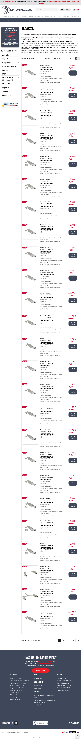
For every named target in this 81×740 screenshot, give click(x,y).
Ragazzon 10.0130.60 (46, 92)
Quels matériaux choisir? (41, 702)
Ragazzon (5, 88)
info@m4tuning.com (63, 690)
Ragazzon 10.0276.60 (46, 479)
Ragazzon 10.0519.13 (46, 616)
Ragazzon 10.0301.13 (46, 502)
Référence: (43, 67)
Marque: (42, 65)
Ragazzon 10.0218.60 (46, 297)
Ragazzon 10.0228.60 (46, 343)
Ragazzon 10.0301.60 (46, 525)
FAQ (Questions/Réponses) (18, 683)
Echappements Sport (9, 51)
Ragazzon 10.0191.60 (46, 183)
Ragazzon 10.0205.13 (46, 252)
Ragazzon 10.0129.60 (46, 69)
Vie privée (45, 738)
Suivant (78, 640)
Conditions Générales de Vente (19, 681)
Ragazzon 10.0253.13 (46, 366)
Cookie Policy (14, 697)
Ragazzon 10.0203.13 (46, 229)
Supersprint (6, 95)
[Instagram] (16, 723)
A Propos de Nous (15, 678)
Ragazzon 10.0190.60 (46, 138)
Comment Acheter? (16, 690)
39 (74, 640)
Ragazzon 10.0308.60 (47, 548)
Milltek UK (6, 84)
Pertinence (57, 58)
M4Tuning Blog (38, 678)
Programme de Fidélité (17, 688)
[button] (40, 670)
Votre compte (38, 685)
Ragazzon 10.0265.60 (47, 434)
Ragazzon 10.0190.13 (46, 115)
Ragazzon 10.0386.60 (46, 571)
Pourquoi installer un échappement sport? (44, 697)
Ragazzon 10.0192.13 (46, 206)
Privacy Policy (14, 695)
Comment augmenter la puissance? (44, 700)
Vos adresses (37, 688)
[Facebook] (12, 723)
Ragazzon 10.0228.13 (46, 320)
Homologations (38, 705)
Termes (50, 738)
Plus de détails (73, 72)
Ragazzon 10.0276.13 (46, 457)
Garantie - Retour (15, 692)
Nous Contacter (15, 699)
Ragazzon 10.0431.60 (46, 593)
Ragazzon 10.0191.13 (46, 161)
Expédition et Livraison (17, 685)
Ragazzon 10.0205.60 (47, 274)
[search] (57, 9)
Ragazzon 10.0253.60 (47, 388)
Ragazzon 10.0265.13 (46, 411)
